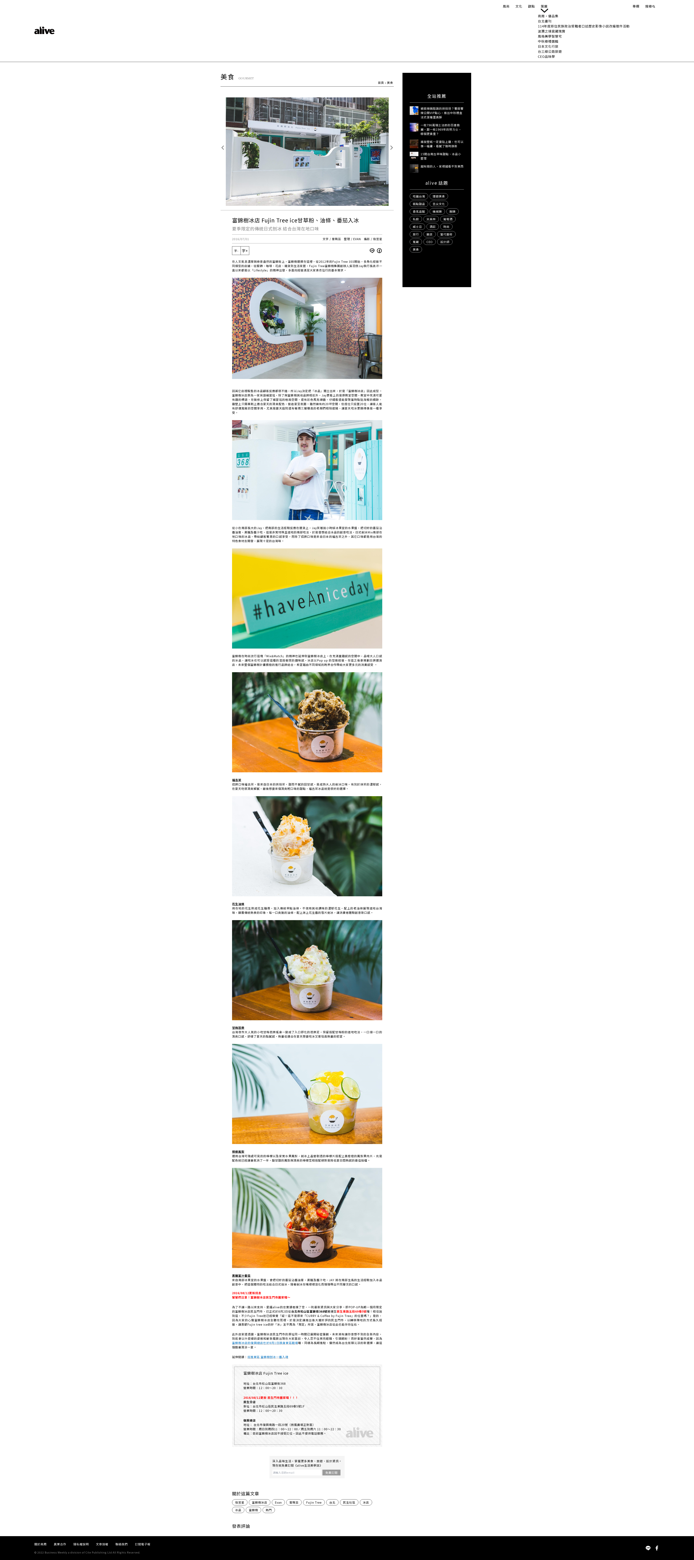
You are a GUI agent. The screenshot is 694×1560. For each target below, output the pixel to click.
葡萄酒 (448, 219)
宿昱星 (239, 1502)
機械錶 (437, 211)
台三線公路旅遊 (550, 51)
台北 (332, 1502)
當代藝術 (446, 234)
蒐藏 (416, 242)
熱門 (269, 1510)
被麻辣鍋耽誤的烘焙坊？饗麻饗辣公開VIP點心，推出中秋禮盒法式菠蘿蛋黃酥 (442, 112)
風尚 (506, 6)
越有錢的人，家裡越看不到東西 (442, 166)
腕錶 (452, 211)
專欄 (636, 6)
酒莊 (433, 226)
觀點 (531, 6)
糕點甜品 (419, 204)
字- (236, 250)
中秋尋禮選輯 (548, 41)
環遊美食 (439, 196)
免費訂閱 (331, 1472)
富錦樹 (253, 1510)
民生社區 (349, 1502)
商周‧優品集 (548, 16)
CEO (430, 242)
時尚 (446, 226)
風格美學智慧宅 (550, 36)
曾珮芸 (294, 1502)
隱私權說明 (81, 1544)
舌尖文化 (439, 204)
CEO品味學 (546, 56)
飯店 (430, 234)
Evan (278, 1502)
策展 (544, 6)
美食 (390, 82)
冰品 (238, 1510)
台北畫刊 (545, 21)
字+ (245, 250)
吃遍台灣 (419, 196)
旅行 (416, 234)
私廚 (416, 219)
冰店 (366, 1502)
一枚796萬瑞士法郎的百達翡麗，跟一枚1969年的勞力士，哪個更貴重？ (441, 129)
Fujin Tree (314, 1502)
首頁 (381, 82)
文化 (518, 6)
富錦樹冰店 (259, 1502)
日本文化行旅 (548, 46)
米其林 (431, 219)
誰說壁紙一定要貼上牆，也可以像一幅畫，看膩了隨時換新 (442, 144)
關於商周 (40, 1544)
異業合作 (60, 1544)
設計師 (444, 242)
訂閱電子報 (142, 1544)
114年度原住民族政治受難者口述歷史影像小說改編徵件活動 (584, 26)
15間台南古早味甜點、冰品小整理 (441, 156)
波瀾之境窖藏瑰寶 (551, 31)
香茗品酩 (419, 211)
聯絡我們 (121, 1544)
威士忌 (417, 226)
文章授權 (102, 1544)
